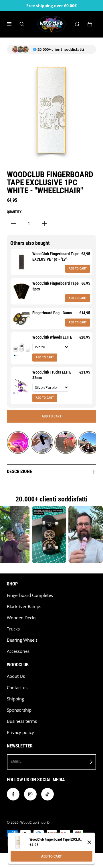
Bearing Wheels (22, 640)
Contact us (17, 688)
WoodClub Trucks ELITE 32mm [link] (51, 375)
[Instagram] (30, 794)
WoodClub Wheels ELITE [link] (52, 337)
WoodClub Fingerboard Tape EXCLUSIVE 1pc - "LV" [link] (55, 256)
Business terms (22, 721)
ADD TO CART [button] (78, 268)
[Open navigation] (13, 24)
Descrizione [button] (19, 471)
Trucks (13, 629)
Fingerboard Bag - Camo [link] (52, 313)
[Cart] (90, 24)
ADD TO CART (51, 856)
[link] (21, 262)
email (16, 761)
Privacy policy (20, 732)
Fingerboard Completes (30, 595)
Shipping (15, 699)
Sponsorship (19, 710)
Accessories (18, 651)
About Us (16, 676)
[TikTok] (47, 794)
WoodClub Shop (32, 822)
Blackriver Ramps (24, 607)
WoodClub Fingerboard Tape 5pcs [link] (55, 286)
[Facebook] (13, 794)
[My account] (77, 24)
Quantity (14, 212)
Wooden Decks (21, 618)
